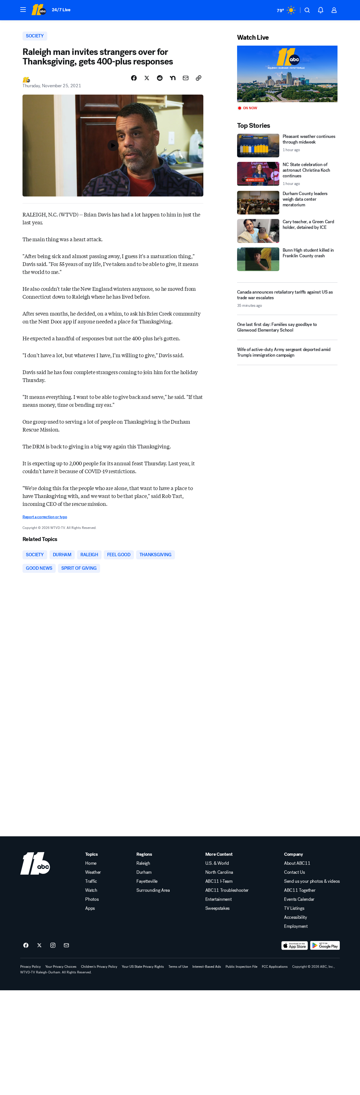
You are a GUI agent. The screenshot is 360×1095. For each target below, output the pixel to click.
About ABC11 (297, 863)
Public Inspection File (241, 966)
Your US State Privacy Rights (143, 966)
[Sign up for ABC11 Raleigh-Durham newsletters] (66, 945)
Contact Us (294, 872)
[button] (23, 9)
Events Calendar (299, 899)
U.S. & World (217, 863)
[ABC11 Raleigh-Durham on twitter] (39, 945)
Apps (90, 908)
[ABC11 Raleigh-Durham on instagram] (52, 945)
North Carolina (219, 872)
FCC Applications (275, 966)
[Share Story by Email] (185, 78)
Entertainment (218, 899)
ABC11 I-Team (219, 881)
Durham (144, 872)
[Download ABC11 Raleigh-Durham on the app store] (294, 945)
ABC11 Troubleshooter (227, 890)
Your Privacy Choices (60, 966)
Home (90, 863)
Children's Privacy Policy (99, 966)
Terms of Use (178, 966)
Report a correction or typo (44, 517)
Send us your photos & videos (312, 881)
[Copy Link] (198, 78)
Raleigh (143, 863)
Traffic (91, 881)
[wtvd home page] (35, 863)
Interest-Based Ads (206, 966)
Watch (91, 890)
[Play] (287, 74)
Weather (93, 872)
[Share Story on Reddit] (160, 78)
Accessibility (295, 917)
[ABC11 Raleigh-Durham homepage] (38, 10)
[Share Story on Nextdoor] (172, 78)
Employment (296, 926)
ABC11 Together (300, 890)
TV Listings (294, 908)
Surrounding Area (153, 890)
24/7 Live (61, 10)
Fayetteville (147, 881)
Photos (91, 899)
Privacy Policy (30, 966)
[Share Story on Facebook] (134, 78)
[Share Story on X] (147, 78)
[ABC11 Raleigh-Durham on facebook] (26, 945)
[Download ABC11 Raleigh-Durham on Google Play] (325, 945)
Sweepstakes (217, 908)
